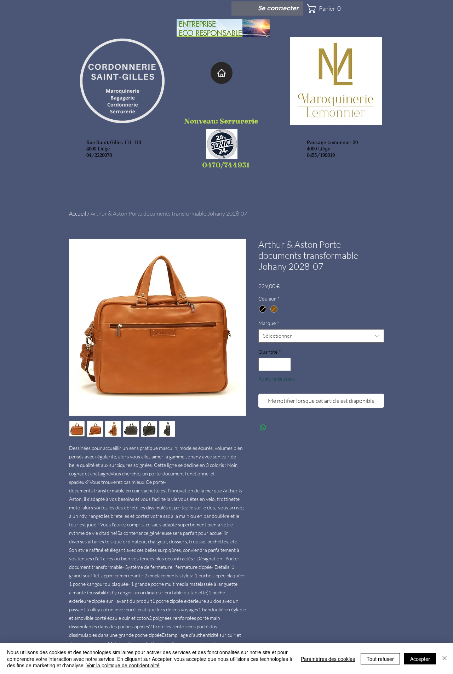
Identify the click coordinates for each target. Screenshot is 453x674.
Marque (268, 323)
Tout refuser (380, 658)
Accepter (420, 658)
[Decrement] (263, 364)
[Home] (222, 73)
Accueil (77, 213)
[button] (328, 8)
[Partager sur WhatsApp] (263, 427)
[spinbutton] (274, 364)
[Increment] (285, 364)
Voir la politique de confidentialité (123, 665)
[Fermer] (444, 658)
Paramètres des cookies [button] (328, 658)
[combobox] (321, 336)
